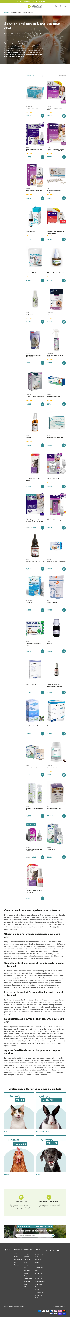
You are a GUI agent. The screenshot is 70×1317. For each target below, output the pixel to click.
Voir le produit (42, 116)
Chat (16, 1257)
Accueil (6, 12)
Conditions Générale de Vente (39, 1267)
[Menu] (5, 6)
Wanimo (11, 1306)
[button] (56, 6)
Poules (16, 1265)
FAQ (25, 1284)
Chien (16, 1254)
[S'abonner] (53, 1235)
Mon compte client (27, 1270)
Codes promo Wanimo (27, 1256)
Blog (25, 1287)
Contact (27, 1281)
